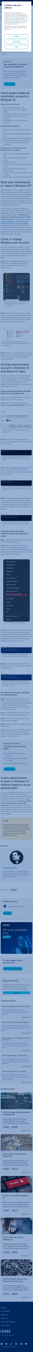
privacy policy (23, 21)
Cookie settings (16, 41)
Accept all (14, 26)
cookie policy (12, 21)
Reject (16, 24)
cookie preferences (10, 18)
